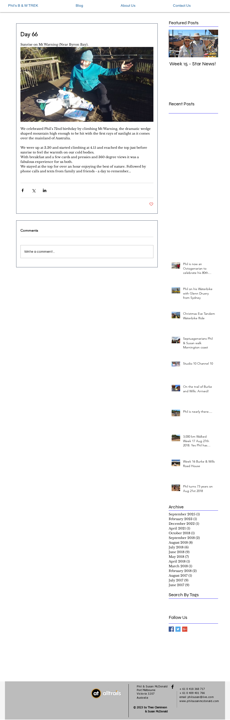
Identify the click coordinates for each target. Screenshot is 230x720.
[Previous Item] (176, 43)
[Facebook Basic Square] (171, 629)
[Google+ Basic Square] (184, 629)
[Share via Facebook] (22, 190)
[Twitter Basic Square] (178, 629)
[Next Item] (211, 43)
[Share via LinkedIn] (44, 190)
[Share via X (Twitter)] (33, 190)
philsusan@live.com (201, 697)
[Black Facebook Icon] (172, 686)
